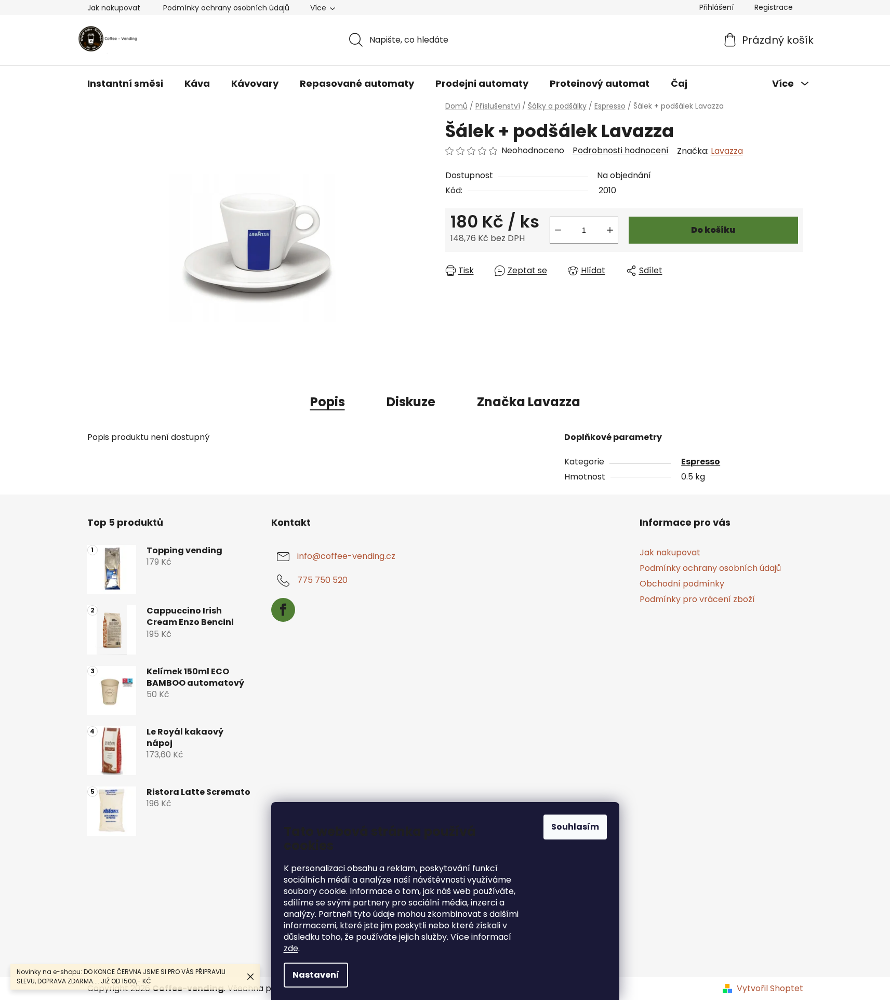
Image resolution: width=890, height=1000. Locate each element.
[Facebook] (283, 610)
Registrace (773, 7)
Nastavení (316, 975)
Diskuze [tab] (411, 401)
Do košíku (713, 230)
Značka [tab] (528, 401)
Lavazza (727, 151)
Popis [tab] (327, 401)
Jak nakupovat (113, 8)
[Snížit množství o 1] (558, 230)
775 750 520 (322, 580)
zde (291, 948)
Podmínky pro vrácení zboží (697, 599)
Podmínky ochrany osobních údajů (226, 8)
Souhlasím (575, 827)
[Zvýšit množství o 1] (610, 230)
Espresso (700, 462)
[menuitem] (125, 83)
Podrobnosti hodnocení (621, 150)
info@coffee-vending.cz (346, 556)
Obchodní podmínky (682, 584)
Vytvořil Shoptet (770, 988)
